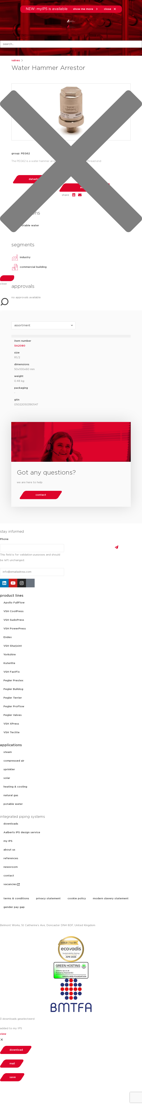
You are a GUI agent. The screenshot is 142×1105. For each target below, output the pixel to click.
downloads (10, 823)
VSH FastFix (11, 672)
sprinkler (9, 769)
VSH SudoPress (13, 620)
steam (7, 752)
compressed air (13, 761)
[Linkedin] (4, 583)
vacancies (10, 884)
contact (8, 875)
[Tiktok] (30, 583)
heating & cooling (15, 786)
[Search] (7, 278)
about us (9, 849)
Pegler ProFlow (13, 706)
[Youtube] (13, 583)
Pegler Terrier (12, 698)
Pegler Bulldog (13, 689)
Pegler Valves (12, 715)
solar (6, 778)
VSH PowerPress (14, 628)
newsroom (10, 867)
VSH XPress (11, 723)
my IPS (7, 841)
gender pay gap (14, 907)
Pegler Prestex (13, 680)
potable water (13, 804)
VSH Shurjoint (12, 646)
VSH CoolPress (13, 611)
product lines (11, 595)
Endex (7, 637)
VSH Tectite (11, 732)
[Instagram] (21, 583)
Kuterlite (9, 663)
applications (11, 745)
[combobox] (71, 44)
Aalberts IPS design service (21, 832)
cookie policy (77, 898)
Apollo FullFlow (14, 602)
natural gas (10, 795)
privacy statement (48, 898)
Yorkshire (9, 654)
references (10, 858)
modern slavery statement (110, 898)
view (3, 1034)
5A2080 (19, 345)
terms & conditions (16, 898)
